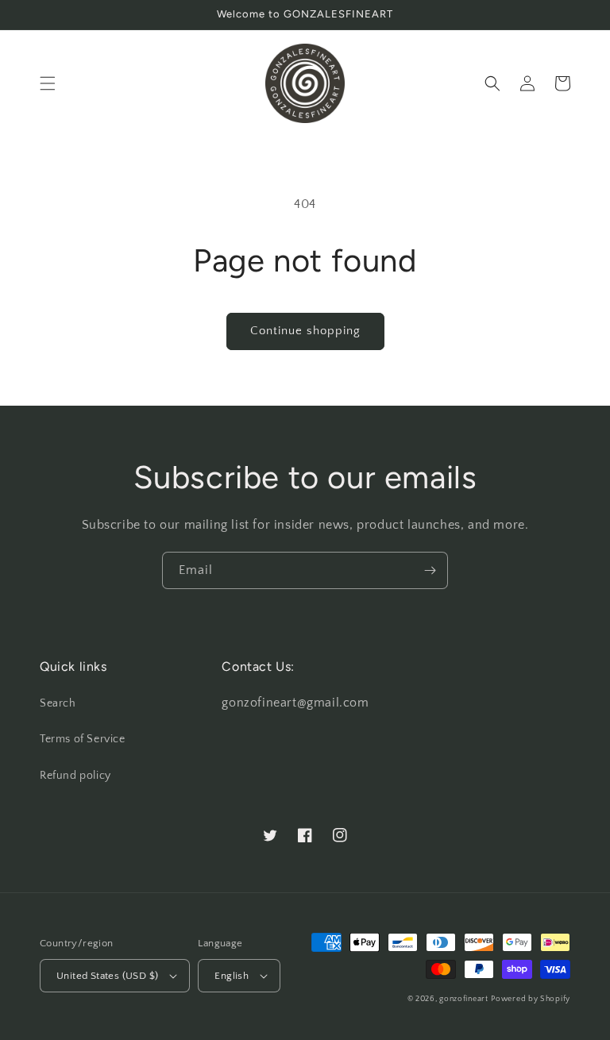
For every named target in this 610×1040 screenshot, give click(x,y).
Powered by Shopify (530, 999)
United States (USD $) (107, 975)
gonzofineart (463, 999)
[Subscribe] (429, 570)
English (231, 975)
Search (58, 703)
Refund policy (75, 775)
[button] (47, 83)
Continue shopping (305, 330)
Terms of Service (82, 739)
